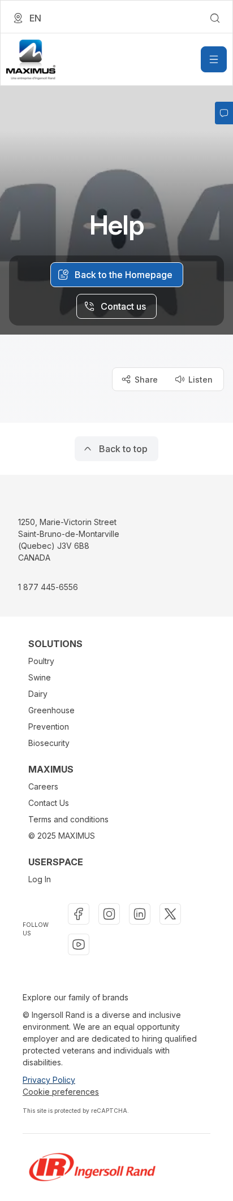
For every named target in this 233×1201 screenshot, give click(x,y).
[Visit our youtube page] (78, 944)
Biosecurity (49, 743)
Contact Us (48, 803)
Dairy (38, 694)
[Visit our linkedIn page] (139, 914)
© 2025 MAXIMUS (61, 835)
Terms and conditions (68, 819)
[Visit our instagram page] (109, 914)
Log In (39, 879)
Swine (39, 677)
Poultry (41, 661)
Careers (43, 786)
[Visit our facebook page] (78, 914)
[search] (215, 18)
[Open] (214, 59)
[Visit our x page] (170, 914)
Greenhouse (51, 710)
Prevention (48, 726)
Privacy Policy (49, 1080)
